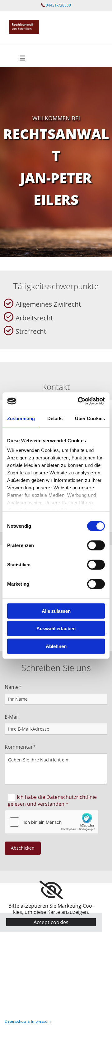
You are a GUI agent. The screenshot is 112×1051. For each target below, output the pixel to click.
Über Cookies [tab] (90, 418)
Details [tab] (55, 418)
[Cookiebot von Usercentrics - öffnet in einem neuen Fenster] (79, 401)
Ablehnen (56, 646)
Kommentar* (20, 747)
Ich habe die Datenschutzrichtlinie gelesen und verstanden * (52, 800)
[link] (51, 890)
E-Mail (12, 717)
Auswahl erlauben (56, 628)
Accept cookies (51, 922)
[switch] (96, 545)
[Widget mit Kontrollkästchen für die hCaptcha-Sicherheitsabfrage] (52, 822)
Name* (13, 687)
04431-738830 (58, 5)
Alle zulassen (56, 610)
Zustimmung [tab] (21, 418)
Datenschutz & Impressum (28, 1021)
